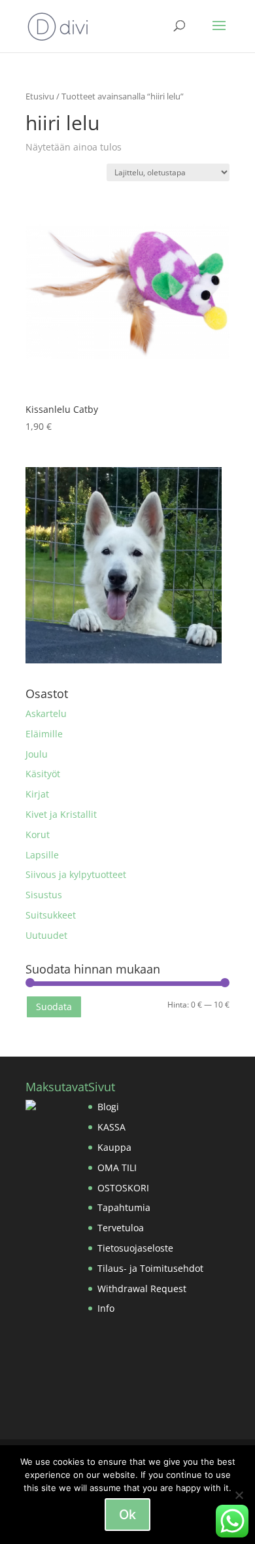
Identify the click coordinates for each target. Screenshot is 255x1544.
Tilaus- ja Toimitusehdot (150, 1268)
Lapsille (42, 855)
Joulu (37, 754)
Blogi (108, 1106)
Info (105, 1308)
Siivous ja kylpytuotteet (76, 874)
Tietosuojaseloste (135, 1248)
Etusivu (40, 96)
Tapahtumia (123, 1207)
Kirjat (37, 794)
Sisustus (44, 894)
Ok (127, 1514)
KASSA (111, 1127)
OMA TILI (117, 1167)
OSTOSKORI (123, 1188)
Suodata (54, 1006)
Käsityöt (43, 773)
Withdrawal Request (141, 1288)
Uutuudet (46, 935)
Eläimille (44, 734)
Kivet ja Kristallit (61, 814)
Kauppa (114, 1147)
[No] (238, 1494)
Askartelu (46, 713)
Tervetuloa (120, 1227)
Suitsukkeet (51, 915)
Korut (38, 834)
